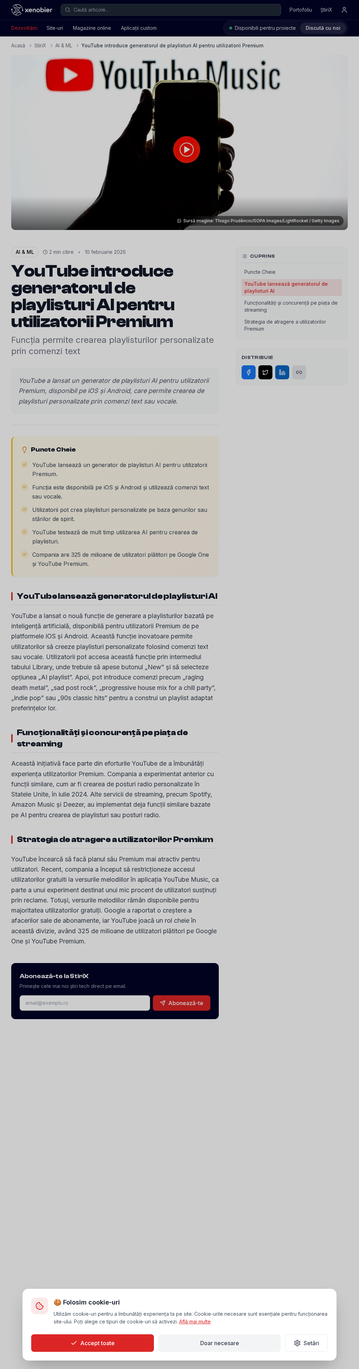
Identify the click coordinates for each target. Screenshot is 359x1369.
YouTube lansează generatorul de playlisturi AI (286, 287)
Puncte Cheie (260, 272)
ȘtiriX (326, 10)
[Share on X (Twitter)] (265, 372)
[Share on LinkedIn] (282, 372)
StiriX (40, 45)
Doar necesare (219, 1343)
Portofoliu (301, 10)
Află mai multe (195, 1321)
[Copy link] (299, 372)
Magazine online (92, 28)
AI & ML (63, 45)
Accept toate (97, 1343)
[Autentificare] (344, 9)
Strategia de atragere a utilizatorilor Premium (285, 325)
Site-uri (55, 28)
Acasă (18, 45)
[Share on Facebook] (249, 372)
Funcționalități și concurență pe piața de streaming (291, 306)
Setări (311, 1343)
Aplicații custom (139, 28)
